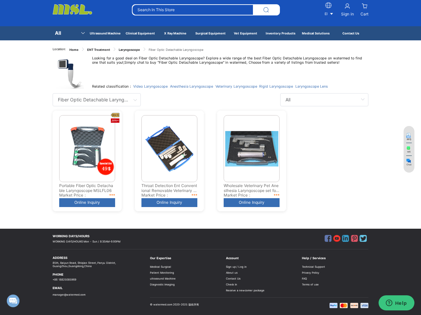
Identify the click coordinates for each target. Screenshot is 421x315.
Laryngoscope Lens (311, 86)
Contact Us (233, 278)
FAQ (304, 278)
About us (231, 272)
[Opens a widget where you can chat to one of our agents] (396, 303)
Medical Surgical (160, 266)
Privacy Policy (310, 272)
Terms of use (310, 284)
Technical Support (313, 266)
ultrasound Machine (163, 278)
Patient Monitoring (162, 272)
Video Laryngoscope (150, 86)
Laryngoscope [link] (129, 50)
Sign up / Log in (236, 266)
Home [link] (74, 50)
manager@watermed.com (69, 294)
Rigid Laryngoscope (276, 86)
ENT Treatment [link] (99, 50)
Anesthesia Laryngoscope (191, 86)
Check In (231, 284)
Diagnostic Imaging (162, 284)
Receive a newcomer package (245, 290)
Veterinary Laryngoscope (236, 86)
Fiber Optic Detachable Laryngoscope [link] (176, 50)
